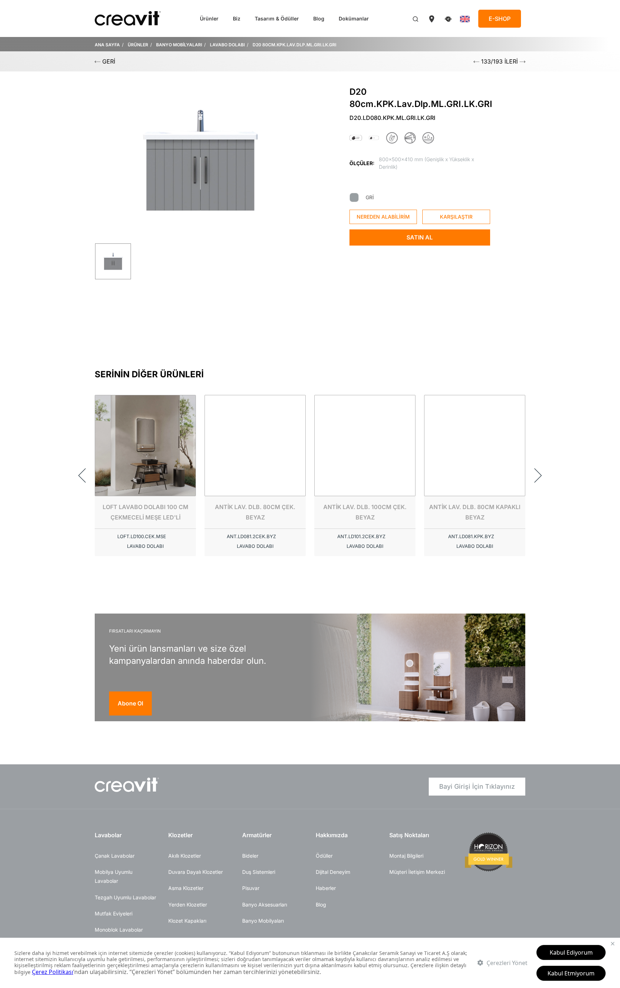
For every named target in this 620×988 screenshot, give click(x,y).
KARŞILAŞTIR (456, 217)
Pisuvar (250, 888)
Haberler (326, 888)
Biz (236, 18)
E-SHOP (500, 18)
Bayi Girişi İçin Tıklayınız (477, 786)
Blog (318, 18)
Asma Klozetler (185, 888)
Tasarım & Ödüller (277, 18)
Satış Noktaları (409, 835)
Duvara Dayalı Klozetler (195, 872)
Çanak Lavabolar (115, 856)
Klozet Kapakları (187, 921)
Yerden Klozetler (187, 904)
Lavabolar (108, 835)
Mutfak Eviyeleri (113, 913)
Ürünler (209, 18)
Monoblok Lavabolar (119, 930)
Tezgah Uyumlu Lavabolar (125, 897)
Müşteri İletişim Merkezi (417, 872)
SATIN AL (420, 237)
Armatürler (257, 835)
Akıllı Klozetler (184, 856)
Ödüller (324, 856)
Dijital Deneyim (333, 872)
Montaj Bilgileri (406, 856)
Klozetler (180, 835)
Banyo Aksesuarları (264, 904)
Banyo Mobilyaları (263, 921)
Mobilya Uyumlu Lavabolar (113, 876)
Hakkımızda (332, 835)
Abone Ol (130, 703)
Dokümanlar (354, 18)
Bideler (250, 856)
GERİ (107, 61)
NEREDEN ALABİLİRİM (383, 217)
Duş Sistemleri (258, 872)
